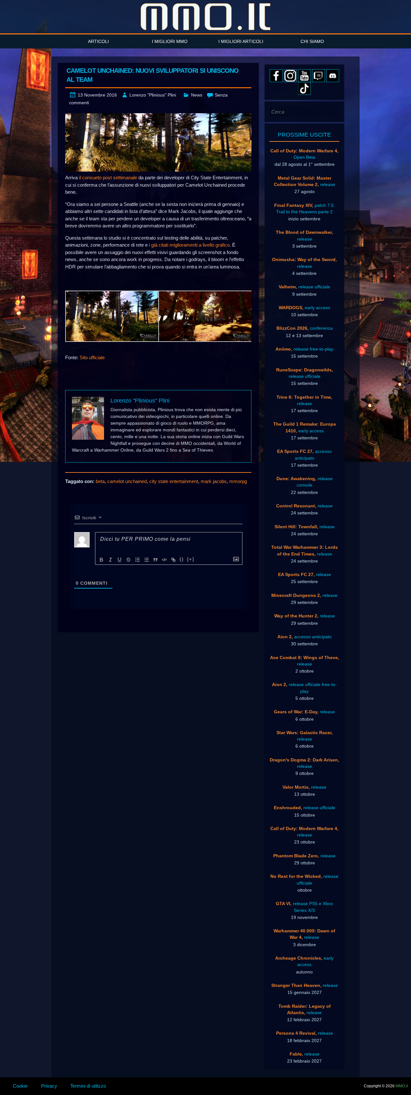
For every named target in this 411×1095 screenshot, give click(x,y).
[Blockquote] (155, 560)
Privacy (49, 1086)
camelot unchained (127, 481)
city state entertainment (173, 481)
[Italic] (110, 560)
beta (100, 481)
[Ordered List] (137, 560)
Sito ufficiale (92, 357)
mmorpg (238, 481)
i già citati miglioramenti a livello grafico (189, 245)
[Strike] (128, 560)
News (196, 95)
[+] (190, 559)
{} (181, 559)
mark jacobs (214, 481)
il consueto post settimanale (108, 177)
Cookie (20, 1086)
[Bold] (101, 560)
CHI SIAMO (312, 41)
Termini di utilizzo (88, 1086)
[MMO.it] (205, 16)
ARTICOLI (98, 41)
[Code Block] (164, 560)
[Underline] (119, 560)
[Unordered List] (146, 560)
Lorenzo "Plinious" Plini (152, 95)
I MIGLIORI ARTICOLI (240, 41)
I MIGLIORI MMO (170, 41)
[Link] (173, 560)
